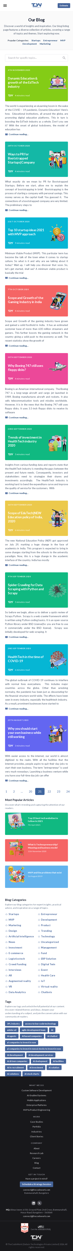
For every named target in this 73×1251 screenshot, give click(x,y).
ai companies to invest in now (21, 1042)
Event (44, 969)
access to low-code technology (40, 1023)
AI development (15, 1055)
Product (46, 925)
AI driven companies (17, 1061)
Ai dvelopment (40, 1061)
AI (52, 1030)
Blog (36, 1163)
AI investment (36, 1067)
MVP (63, 40)
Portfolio (37, 1126)
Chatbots (46, 992)
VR (10, 986)
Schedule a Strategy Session (36, 1184)
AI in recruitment (15, 1067)
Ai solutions (13, 1074)
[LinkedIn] (33, 1203)
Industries (36, 1131)
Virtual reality (49, 986)
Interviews (15, 969)
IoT (43, 981)
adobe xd (11, 1030)
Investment (15, 947)
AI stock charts (32, 1074)
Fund (44, 953)
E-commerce (16, 953)
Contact (36, 1168)
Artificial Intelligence (21, 936)
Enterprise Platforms (37, 1105)
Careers (36, 1158)
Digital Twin (48, 964)
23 (58, 791)
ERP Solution (48, 958)
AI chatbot (52, 1036)
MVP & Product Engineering (36, 1110)
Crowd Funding (17, 964)
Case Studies (36, 1122)
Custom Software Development (37, 1090)
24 (68, 791)
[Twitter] (39, 1203)
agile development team (33, 1030)
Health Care (48, 975)
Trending (46, 930)
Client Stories (36, 1136)
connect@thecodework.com (36, 1190)
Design (13, 930)
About (36, 1148)
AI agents (11, 1036)
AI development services (40, 1055)
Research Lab (36, 1153)
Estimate (64, 5)
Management (49, 947)
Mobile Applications (36, 1100)
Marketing (45, 43)
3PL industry (13, 1023)
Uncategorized (50, 941)
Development (29, 43)
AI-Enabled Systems (36, 1095)
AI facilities (58, 1061)
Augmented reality (20, 981)
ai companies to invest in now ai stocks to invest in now (34, 1049)
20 (30, 791)
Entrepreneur (50, 40)
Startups (35, 40)
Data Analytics (17, 992)
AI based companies (32, 1036)
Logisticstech (17, 958)
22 (49, 791)
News (12, 941)
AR (10, 975)
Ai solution (54, 1067)
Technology (48, 936)
